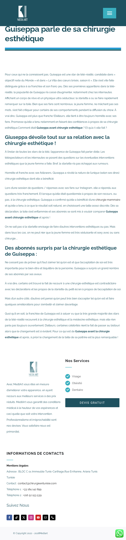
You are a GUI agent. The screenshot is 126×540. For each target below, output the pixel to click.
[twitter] (24, 517)
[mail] (45, 517)
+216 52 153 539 (32, 495)
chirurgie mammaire (108, 199)
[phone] (52, 517)
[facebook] (9, 517)
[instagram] (31, 517)
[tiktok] (16, 517)
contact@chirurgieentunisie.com (37, 483)
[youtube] (38, 517)
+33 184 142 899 (32, 489)
